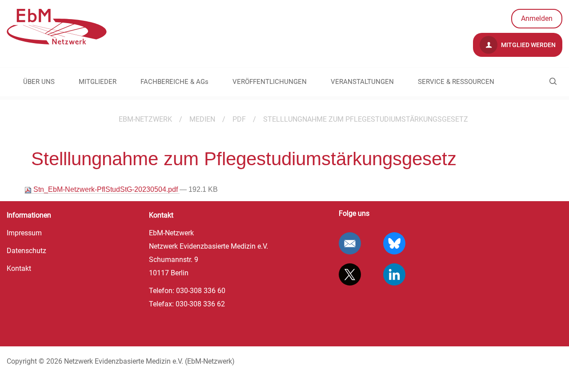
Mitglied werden (528, 44)
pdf (239, 119)
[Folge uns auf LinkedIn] (394, 274)
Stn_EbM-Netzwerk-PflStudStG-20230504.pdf (106, 189)
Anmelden (537, 18)
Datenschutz (26, 250)
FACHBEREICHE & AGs (174, 82)
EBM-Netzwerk (145, 119)
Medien (202, 119)
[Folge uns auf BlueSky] (394, 243)
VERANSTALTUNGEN (362, 82)
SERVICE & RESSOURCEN (456, 82)
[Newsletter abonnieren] (350, 243)
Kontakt (19, 268)
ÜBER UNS (39, 82)
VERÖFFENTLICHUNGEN (269, 82)
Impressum (24, 233)
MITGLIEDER (97, 82)
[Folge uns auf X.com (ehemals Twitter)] (350, 274)
